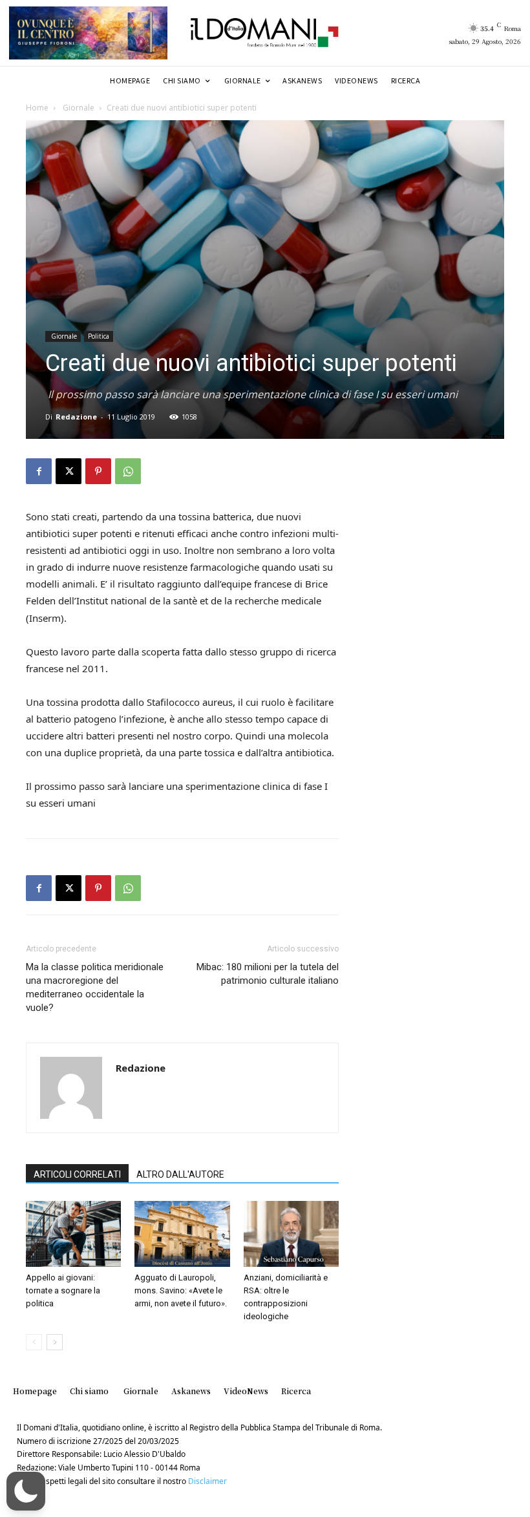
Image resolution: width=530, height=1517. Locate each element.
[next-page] (55, 1342)
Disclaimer (207, 1481)
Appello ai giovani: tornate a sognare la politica (63, 1290)
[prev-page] (34, 1342)
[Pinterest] (98, 471)
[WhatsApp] (128, 471)
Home (37, 107)
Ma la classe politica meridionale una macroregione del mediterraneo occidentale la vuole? (95, 987)
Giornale (77, 107)
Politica (98, 336)
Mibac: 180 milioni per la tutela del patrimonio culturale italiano (267, 973)
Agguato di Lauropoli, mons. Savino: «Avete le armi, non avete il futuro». (180, 1290)
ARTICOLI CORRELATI (77, 1174)
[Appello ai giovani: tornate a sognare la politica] (73, 1233)
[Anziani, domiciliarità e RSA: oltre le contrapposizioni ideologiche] (291, 1233)
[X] (68, 471)
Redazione (76, 416)
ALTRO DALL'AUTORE (180, 1174)
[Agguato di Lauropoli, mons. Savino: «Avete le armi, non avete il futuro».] (181, 1233)
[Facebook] (39, 471)
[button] (25, 1491)
